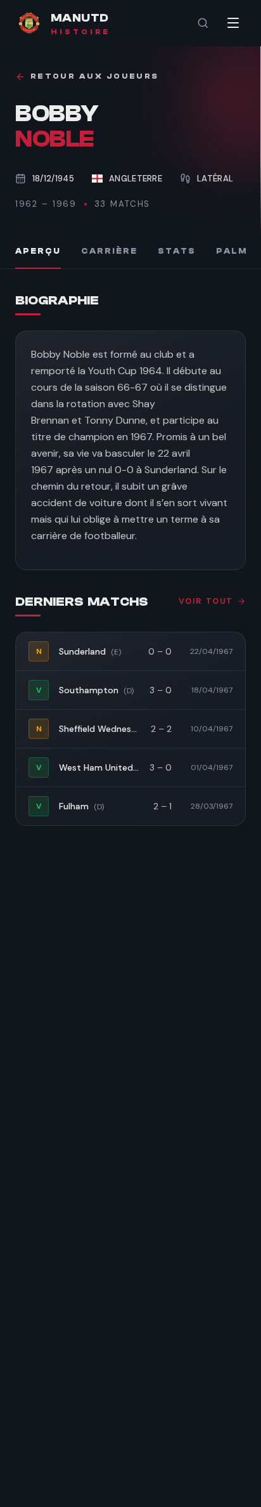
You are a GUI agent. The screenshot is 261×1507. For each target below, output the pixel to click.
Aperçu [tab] (38, 251)
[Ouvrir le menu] (233, 23)
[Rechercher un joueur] (202, 23)
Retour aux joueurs (94, 76)
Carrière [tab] (109, 251)
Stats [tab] (177, 251)
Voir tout (206, 601)
